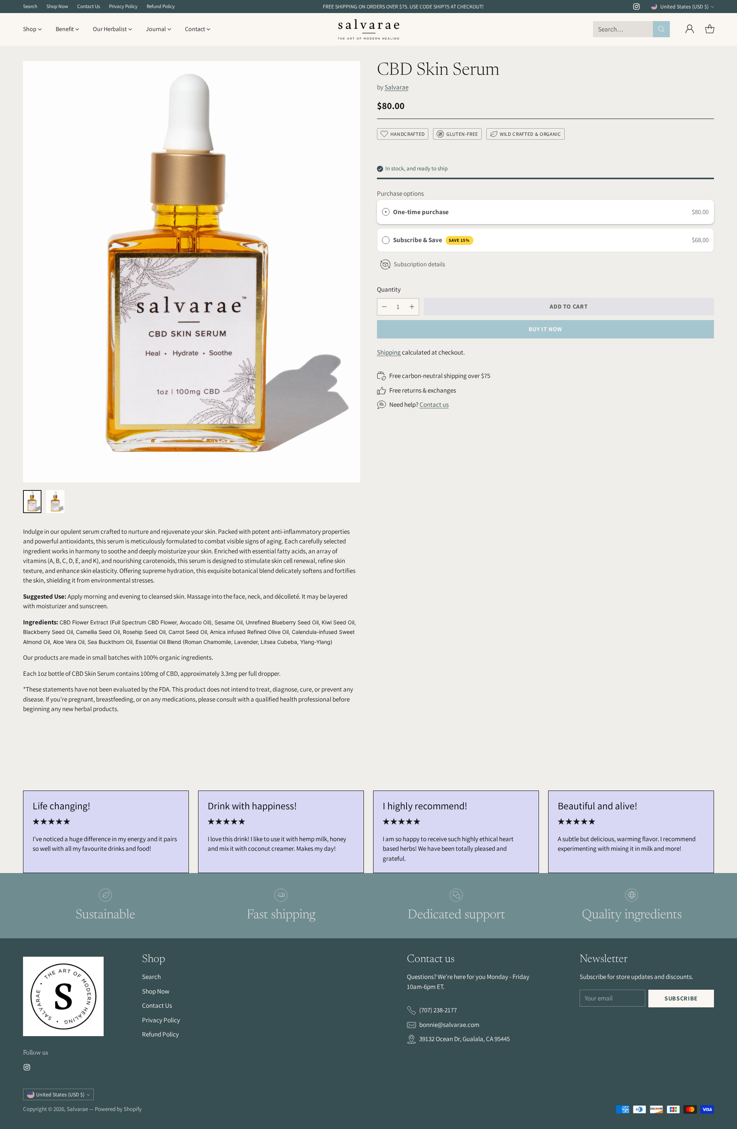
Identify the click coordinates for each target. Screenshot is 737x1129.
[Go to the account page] (689, 29)
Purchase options (400, 193)
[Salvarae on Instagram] (636, 8)
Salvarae (396, 87)
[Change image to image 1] (32, 501)
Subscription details (419, 264)
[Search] (661, 29)
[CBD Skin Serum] (191, 271)
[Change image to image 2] (55, 501)
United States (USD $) (684, 6)
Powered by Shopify (118, 1108)
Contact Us (157, 1005)
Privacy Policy (161, 1020)
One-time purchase (421, 212)
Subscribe (681, 998)
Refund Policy (160, 1034)
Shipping (389, 352)
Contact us (434, 404)
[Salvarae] (368, 29)
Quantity (389, 289)
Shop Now (155, 991)
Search (151, 976)
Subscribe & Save (431, 240)
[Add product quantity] (412, 307)
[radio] (386, 212)
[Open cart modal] (709, 29)
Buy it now (545, 329)
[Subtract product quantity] (384, 307)
